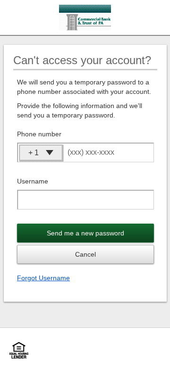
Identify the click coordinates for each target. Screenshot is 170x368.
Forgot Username (43, 278)
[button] (41, 152)
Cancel (85, 254)
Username (32, 181)
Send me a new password (85, 233)
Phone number (39, 134)
